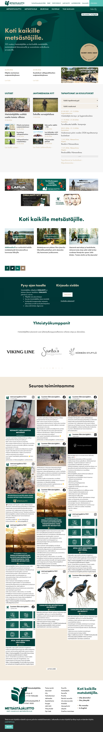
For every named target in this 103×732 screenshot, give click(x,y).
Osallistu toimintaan (67, 711)
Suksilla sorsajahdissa (43, 114)
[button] (20, 428)
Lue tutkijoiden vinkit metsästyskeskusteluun (51, 133)
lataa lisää (51, 669)
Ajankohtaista (49, 701)
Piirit (48, 3)
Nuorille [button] (55, 9)
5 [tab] (53, 369)
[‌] (21, 711)
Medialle (64, 703)
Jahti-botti (66, 3)
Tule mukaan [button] (68, 9)
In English (94, 14)
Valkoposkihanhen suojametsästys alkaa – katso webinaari (22, 142)
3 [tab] (47, 369)
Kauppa (47, 703)
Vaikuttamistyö (50, 696)
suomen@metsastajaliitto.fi (30, 701)
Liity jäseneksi (84, 698)
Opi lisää (48, 711)
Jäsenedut (48, 691)
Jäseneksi (94, 3)
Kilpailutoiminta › (67, 163)
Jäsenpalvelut (65, 706)
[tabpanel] (20, 352)
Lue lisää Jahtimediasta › (42, 147)
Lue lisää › (8, 80)
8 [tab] (62, 369)
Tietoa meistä (49, 688)
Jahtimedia (48, 698)
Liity (46, 693)
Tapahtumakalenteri (38, 3)
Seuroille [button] (44, 9)
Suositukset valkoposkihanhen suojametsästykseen (44, 74)
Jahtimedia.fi (10, 247)
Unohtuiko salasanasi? (67, 301)
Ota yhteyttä (83, 700)
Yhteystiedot (56, 3)
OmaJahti (85, 3)
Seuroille (64, 693)
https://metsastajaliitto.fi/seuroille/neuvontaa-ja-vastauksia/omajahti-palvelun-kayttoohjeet (20, 663)
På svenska (85, 14)
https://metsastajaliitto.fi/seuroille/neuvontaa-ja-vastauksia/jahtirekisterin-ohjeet (20, 654)
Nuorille (63, 688)
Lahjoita (63, 709)
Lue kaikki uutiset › (12, 147)
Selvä (9, 727)
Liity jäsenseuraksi (67, 701)
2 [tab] (44, 369)
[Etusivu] (14, 3)
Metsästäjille (65, 691)
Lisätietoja (9, 722)
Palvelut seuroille (66, 698)
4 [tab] (50, 369)
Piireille (63, 696)
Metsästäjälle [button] (31, 9)
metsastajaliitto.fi (23, 521)
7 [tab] (59, 369)
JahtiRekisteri (75, 3)
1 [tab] (41, 369)
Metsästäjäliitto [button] (13, 9)
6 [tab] (56, 369)
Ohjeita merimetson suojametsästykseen (12, 74)
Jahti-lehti (48, 706)
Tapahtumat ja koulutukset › (71, 160)
